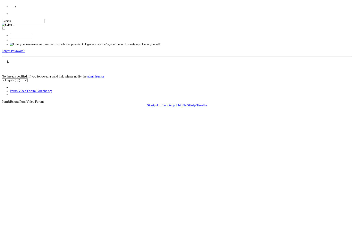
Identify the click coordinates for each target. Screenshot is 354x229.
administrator (95, 76)
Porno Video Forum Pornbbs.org (31, 91)
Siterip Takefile (197, 105)
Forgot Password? (13, 51)
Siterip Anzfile (156, 105)
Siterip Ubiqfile (176, 105)
